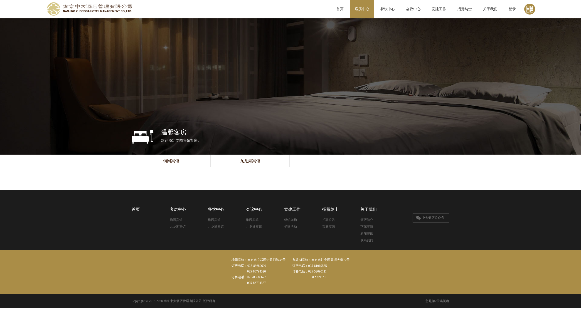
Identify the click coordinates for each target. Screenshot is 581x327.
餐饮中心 (387, 9)
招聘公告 (328, 220)
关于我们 (490, 9)
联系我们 (366, 240)
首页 (340, 9)
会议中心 (413, 9)
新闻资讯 (366, 233)
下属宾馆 (366, 226)
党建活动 (290, 226)
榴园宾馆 (171, 161)
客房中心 (362, 9)
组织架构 (290, 220)
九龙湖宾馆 (250, 161)
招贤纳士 (464, 9)
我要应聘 (328, 226)
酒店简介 (366, 220)
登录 (512, 9)
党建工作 (439, 9)
